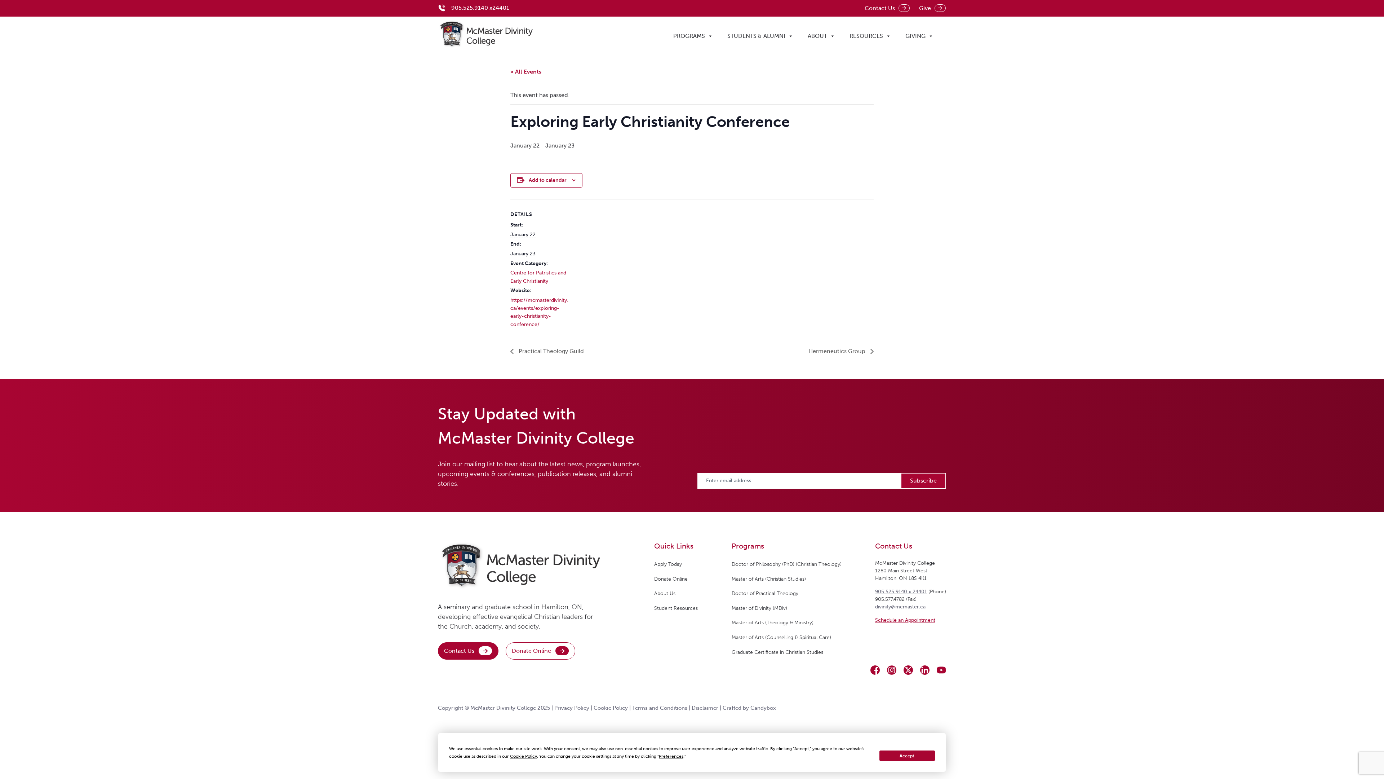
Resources (866, 35)
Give (925, 8)
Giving (915, 35)
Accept (907, 755)
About (817, 35)
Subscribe (923, 480)
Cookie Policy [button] (523, 756)
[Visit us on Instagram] (891, 670)
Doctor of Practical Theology (765, 593)
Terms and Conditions (659, 708)
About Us (664, 593)
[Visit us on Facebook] (875, 670)
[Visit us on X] (908, 670)
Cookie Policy (611, 708)
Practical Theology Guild (550, 351)
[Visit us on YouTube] (941, 670)
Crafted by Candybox (749, 708)
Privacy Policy (571, 708)
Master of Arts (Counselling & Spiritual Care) (781, 637)
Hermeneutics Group (837, 351)
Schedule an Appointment (905, 620)
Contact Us (880, 8)
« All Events (525, 71)
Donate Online (531, 650)
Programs (689, 35)
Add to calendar (548, 180)
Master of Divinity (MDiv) (759, 608)
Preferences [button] (671, 756)
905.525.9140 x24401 (480, 7)
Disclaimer (705, 708)
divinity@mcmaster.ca (900, 607)
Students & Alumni (756, 35)
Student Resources (676, 608)
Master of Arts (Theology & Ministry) (772, 623)
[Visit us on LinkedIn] (925, 670)
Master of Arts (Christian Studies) (769, 579)
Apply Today (668, 564)
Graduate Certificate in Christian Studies (777, 652)
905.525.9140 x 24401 (901, 592)
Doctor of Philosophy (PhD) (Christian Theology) (787, 564)
